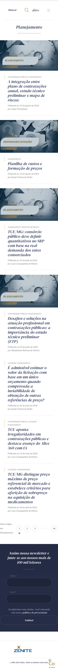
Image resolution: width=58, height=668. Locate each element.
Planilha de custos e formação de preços (25, 166)
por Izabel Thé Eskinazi (17, 109)
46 (54, 528)
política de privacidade (35, 612)
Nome (12, 575)
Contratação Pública (17, 77)
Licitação (12, 363)
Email (12, 592)
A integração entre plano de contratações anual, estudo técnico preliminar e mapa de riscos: (27, 90)
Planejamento (34, 77)
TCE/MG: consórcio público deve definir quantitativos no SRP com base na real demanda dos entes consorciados (26, 243)
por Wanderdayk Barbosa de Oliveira (24, 350)
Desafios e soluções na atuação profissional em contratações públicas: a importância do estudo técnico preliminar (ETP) (29, 330)
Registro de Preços (30, 227)
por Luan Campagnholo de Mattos (22, 263)
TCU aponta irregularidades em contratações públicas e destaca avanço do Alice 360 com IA (28, 438)
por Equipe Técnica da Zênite (20, 177)
